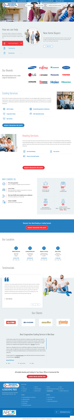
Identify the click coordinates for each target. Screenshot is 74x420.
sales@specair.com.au (65, 412)
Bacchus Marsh (22, 363)
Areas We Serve (9, 20)
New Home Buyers (38, 388)
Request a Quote (40, 5)
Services (48, 386)
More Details (49, 46)
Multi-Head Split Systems (26, 405)
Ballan (33, 363)
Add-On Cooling (25, 401)
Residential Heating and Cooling (52, 388)
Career (66, 5)
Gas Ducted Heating (51, 397)
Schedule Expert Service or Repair (55, 5)
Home (3, 20)
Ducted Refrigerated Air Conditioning (28, 397)
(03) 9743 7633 (23, 1)
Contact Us (24, 390)
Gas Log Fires (50, 399)
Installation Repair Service (64, 390)
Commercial (24, 388)
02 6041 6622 (61, 1)
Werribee (16, 20)
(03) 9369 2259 (50, 1)
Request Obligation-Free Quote (13, 125)
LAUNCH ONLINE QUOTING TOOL (37, 376)
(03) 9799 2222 (35, 1)
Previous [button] (33, 304)
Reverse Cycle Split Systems (52, 401)
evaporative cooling (19, 355)
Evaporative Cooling (25, 399)
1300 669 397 (17, 357)
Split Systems (24, 403)
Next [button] (37, 304)
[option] (16, 253)
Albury (9, 363)
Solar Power (61, 388)
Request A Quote (38, 390)
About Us (36, 386)
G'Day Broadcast (49, 418)
